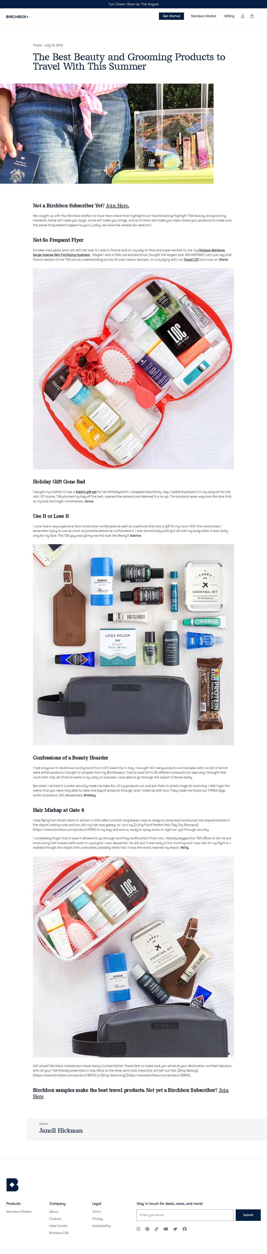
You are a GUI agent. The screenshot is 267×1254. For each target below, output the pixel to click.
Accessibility (101, 1226)
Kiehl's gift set (86, 492)
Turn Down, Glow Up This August (133, 4)
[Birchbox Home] (17, 16)
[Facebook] (185, 1229)
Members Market (203, 16)
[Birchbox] (12, 1184)
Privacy (97, 1219)
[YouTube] (166, 1229)
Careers (55, 1219)
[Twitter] (175, 1229)
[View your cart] (254, 16)
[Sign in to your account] (242, 16)
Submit (248, 1215)
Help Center (58, 1226)
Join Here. (117, 205)
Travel (37, 45)
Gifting (229, 16)
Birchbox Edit (59, 1233)
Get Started (171, 16)
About (53, 1212)
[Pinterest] (147, 1229)
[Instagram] (138, 1229)
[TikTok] (156, 1229)
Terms (96, 1212)
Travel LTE (191, 259)
